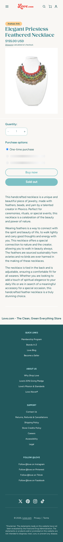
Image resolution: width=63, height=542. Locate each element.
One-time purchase (21, 149)
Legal (31, 444)
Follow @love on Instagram (31, 464)
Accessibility (32, 439)
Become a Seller (31, 355)
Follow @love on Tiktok (31, 475)
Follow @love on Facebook (31, 480)
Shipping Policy (31, 422)
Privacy (37, 518)
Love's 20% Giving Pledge (31, 381)
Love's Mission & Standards (31, 386)
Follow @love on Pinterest (31, 469)
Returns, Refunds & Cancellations (31, 417)
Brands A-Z (31, 345)
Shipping (9, 45)
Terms (46, 518)
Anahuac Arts (14, 24)
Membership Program (31, 339)
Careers (31, 433)
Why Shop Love (31, 375)
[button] (7, 6)
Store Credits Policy (31, 428)
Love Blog (31, 350)
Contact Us (31, 412)
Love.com (26, 518)
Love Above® (31, 392)
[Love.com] (25, 6)
